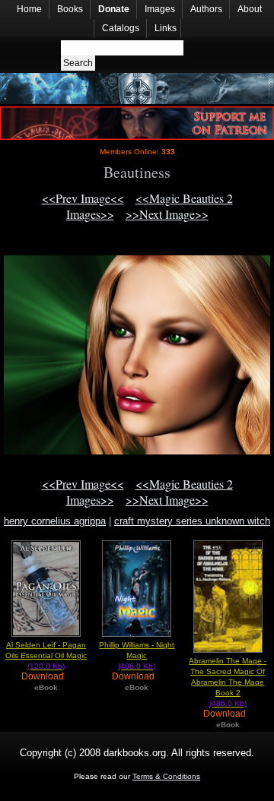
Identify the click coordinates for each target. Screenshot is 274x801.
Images (160, 9)
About (249, 9)
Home (29, 9)
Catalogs (120, 28)
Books (70, 9)
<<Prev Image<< (83, 198)
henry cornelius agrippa (55, 521)
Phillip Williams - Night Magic (136, 655)
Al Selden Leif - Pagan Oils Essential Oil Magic (46, 655)
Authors (206, 9)
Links (166, 28)
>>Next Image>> (167, 214)
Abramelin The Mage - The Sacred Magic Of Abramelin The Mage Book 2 (227, 682)
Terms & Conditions (166, 776)
